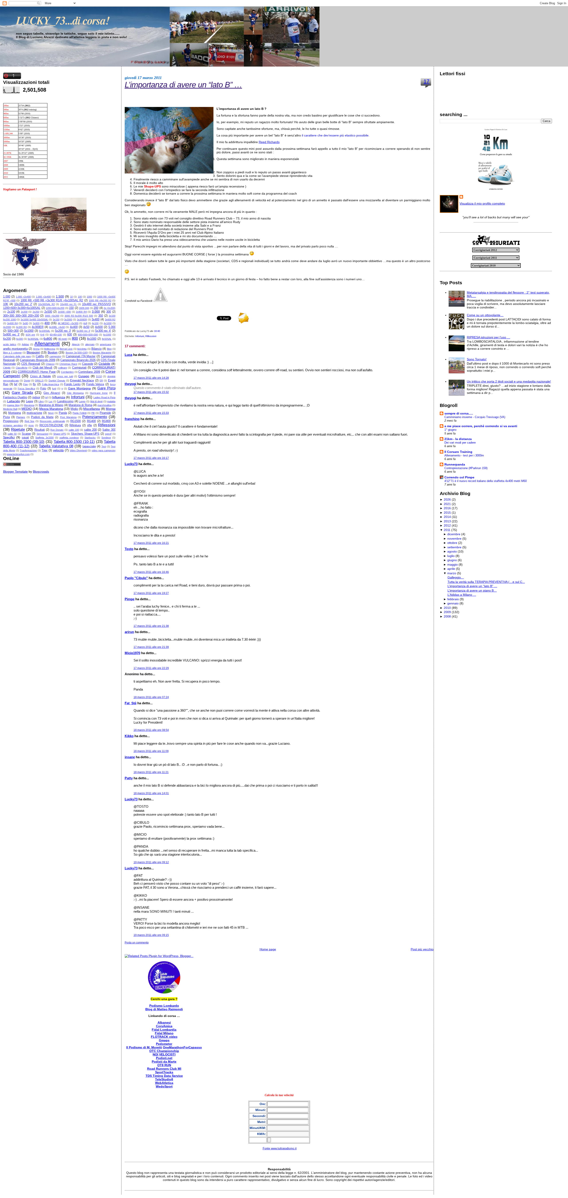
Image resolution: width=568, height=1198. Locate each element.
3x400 (95, 319)
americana (105, 344)
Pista (6, 417)
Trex (44, 450)
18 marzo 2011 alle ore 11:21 (151, 772)
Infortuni (78, 397)
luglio (451, 556)
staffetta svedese (69, 437)
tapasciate (89, 446)
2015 (447, 512)
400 (47, 323)
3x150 (56, 319)
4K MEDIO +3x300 (68, 323)
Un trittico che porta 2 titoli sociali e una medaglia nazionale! (509, 381)
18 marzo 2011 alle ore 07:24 (151, 697)
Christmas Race (68, 364)
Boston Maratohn (102, 352)
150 (71, 308)
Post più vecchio (422, 949)
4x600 (99, 327)
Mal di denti (96, 401)
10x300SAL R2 (46, 304)
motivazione (34, 412)
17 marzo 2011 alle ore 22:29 (151, 668)
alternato (90, 344)
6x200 (7, 338)
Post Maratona (68, 417)
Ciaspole (87, 363)
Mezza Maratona (51, 409)
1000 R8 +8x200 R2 (100, 300)
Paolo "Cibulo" (136, 578)
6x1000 (107, 334)
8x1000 (91, 338)
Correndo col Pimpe (459, 477)
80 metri (62, 338)
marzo (451, 573)
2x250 (36, 311)
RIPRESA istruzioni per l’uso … (488, 337)
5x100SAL (44, 331)
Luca (128, 355)
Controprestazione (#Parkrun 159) (465, 468)
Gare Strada (22, 393)
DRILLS (39, 380)
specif (108, 433)
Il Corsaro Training (458, 452)
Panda (63, 412)
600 (69, 334)
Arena (36, 348)
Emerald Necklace (82, 380)
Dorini (27, 380)
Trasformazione (28, 450)
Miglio (74, 409)
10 (71, 296)
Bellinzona (49, 348)
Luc (51, 401)
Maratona (29, 405)
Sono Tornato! (477, 359)
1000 (89, 296)
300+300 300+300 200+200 (21, 315)
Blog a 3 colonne (12, 352)
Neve (51, 413)
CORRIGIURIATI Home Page (36, 371)
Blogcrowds (41, 471)
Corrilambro (67, 372)
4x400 (74, 327)
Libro (41, 401)
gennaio (453, 603)
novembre (454, 538)
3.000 (96, 311)
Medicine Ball (10, 409)
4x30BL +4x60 (57, 327)
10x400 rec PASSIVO (96, 304)
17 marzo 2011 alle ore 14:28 (151, 377)
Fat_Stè (130, 703)
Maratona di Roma (80, 405)
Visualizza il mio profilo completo (482, 203)
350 (100, 315)
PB (93, 413)
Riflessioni (106, 425)
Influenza (58, 397)
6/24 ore (30, 334)
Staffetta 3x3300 (44, 437)
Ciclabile (104, 363)
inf (46, 397)
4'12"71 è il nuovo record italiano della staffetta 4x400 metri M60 (485, 481)
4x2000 (7, 327)
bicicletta (82, 348)
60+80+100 (56, 334)
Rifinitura (75, 425)
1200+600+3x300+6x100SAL (21, 308)
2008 (447, 616)
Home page (268, 949)
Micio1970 (132, 653)
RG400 (91, 421)
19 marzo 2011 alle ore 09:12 (151, 862)
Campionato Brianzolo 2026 (78, 360)
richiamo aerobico (13, 425)
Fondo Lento (72, 384)
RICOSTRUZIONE (51, 425)
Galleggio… (456, 577)
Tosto (129, 549)
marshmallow (104, 405)
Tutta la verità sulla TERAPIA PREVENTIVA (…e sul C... (486, 582)
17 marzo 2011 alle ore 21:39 (151, 647)
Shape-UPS (59, 433)
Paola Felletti (79, 413)
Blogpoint (33, 352)
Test (103, 446)
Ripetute (18, 429)
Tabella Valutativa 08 (56, 446)
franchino (132, 419)
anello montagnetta (15, 348)
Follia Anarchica (50, 384)
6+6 (42, 334)
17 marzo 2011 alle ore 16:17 (151, 458)
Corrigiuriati (79, 367)
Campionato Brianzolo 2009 (37, 360)
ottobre (452, 543)
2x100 (11, 311)
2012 (447, 525)
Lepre (29, 401)
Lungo (82, 401)
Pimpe (129, 599)
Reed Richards (269, 142)
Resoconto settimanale (52, 421)
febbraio (453, 599)
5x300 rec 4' (103, 330)
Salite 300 (108, 429)
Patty (129, 778)
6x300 (19, 338)
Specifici (9, 437)
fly (34, 384)
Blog (109, 348)
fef (15, 384)
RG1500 (75, 421)
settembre (454, 547)
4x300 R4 (21, 327)
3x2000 (68, 319)
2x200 (24, 311)
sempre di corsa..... (458, 413)
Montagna (14, 412)
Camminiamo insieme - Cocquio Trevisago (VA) (474, 417)
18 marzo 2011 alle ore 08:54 (151, 730)
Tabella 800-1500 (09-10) (23, 442)
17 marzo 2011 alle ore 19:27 (151, 593)
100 (80, 296)
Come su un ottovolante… (485, 315)
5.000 (112, 327)
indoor (36, 397)
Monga (111, 409)
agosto (452, 551)
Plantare (20, 417)
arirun (129, 632)
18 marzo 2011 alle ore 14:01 (151, 793)
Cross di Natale (40, 376)
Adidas (25, 344)
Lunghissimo (65, 401)
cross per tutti (65, 376)
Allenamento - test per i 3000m (464, 455)
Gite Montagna (75, 393)
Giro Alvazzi (51, 393)
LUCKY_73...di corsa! (62, 20)
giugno (452, 560)
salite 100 (74, 429)
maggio (452, 564)
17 (426, 81)
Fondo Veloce (95, 384)
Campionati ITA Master (81, 356)
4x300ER (37, 327)
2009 (447, 612)
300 (108, 311)
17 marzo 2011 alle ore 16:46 (151, 572)
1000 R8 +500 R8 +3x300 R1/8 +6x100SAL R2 (52, 300)
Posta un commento (137, 942)
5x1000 (29, 330)
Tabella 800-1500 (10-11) (74, 442)
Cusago (83, 376)
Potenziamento (94, 417)
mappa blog (13, 405)
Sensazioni (42, 433)
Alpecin (76, 344)
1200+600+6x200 (55, 308)
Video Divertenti (78, 450)
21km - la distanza (458, 439)
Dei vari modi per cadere (460, 442)
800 (75, 338)
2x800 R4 (81, 311)
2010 (447, 608)
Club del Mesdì (43, 367)
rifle (89, 425)
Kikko (129, 736)
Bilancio (96, 348)
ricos (31, 425)
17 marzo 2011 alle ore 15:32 (151, 392)
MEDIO (27, 409)
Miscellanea (91, 409)
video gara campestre (104, 450)
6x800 (47, 338)
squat (25, 437)
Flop (25, 384)
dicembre (453, 534)
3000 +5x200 (52, 315)
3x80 (25, 323)
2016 (447, 508)
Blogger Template (15, 471)
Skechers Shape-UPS (85, 433)
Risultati (39, 429)
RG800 (106, 421)
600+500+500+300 (88, 334)
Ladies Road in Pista (104, 397)
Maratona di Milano (51, 405)
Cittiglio (7, 367)
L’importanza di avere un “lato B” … (183, 84)
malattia (111, 401)
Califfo (40, 356)
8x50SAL (107, 338)
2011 (447, 530)
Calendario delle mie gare (17, 356)
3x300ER (82, 319)
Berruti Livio (66, 348)
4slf (85, 323)
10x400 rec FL (68, 304)
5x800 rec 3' (11, 334)
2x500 (48, 311)
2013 (447, 521)
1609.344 (84, 308)
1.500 (60, 296)
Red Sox (29, 421)
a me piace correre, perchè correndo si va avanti (480, 426)
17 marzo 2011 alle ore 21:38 (151, 626)
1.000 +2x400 (23, 296)
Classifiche (22, 367)
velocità (58, 450)
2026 (447, 499)
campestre (55, 356)
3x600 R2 (110, 319)
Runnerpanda (454, 464)
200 (96, 308)
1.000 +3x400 (43, 296)
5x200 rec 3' (63, 330)
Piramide (105, 412)
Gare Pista (106, 388)
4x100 (95, 323)
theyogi (130, 384)
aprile (451, 568)
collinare (62, 367)
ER (101, 380)
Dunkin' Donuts (57, 380)
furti (54, 388)
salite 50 (12, 433)
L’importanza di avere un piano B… (472, 590)
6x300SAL (33, 338)
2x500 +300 (64, 311)
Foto (43, 388)
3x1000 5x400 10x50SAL (34, 319)
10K (5, 304)
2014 (447, 517)
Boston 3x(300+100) (77, 352)
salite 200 (90, 429)
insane (130, 757)
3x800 (36, 323)
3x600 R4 (12, 323)
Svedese (106, 437)
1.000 (6, 296)
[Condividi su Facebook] (160, 300)
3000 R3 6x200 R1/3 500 (79, 315)
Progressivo (10, 421)
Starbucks (90, 437)
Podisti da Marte (42, 417)
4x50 (86, 327)
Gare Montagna (79, 388)
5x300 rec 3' (83, 331)
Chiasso (50, 364)
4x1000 (108, 323)
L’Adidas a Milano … (462, 594)
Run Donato (56, 429)
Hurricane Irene (99, 393)
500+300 (13, 330)
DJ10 (99, 376)
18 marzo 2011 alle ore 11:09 (151, 751)
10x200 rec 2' (23, 304)
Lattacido (13, 401)
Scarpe (26, 433)
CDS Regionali (30, 363)
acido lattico (9, 344)
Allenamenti (47, 343)
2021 (447, 504)
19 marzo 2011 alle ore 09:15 (151, 935)
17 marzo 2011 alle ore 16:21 (151, 543)
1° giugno (450, 429)
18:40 (157, 331)
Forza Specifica (26, 388)
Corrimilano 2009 (89, 371)
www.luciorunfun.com (18, 454)
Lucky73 (131, 464)
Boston (52, 352)
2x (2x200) (110, 308)
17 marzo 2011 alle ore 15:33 (151, 412)
